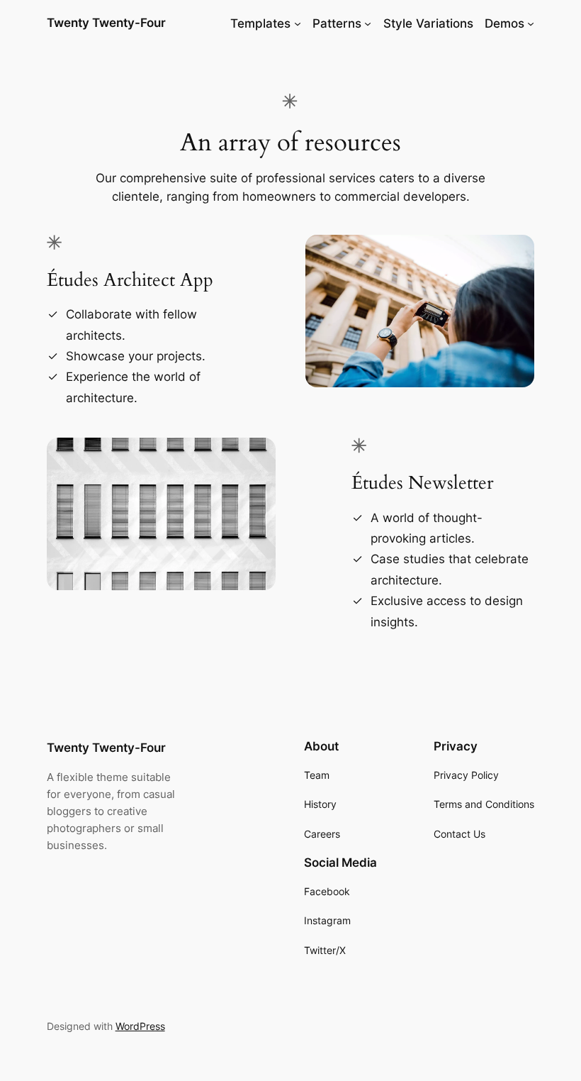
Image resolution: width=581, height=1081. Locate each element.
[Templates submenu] (297, 23)
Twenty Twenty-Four (106, 23)
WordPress (140, 1026)
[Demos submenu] (530, 23)
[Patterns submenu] (367, 23)
